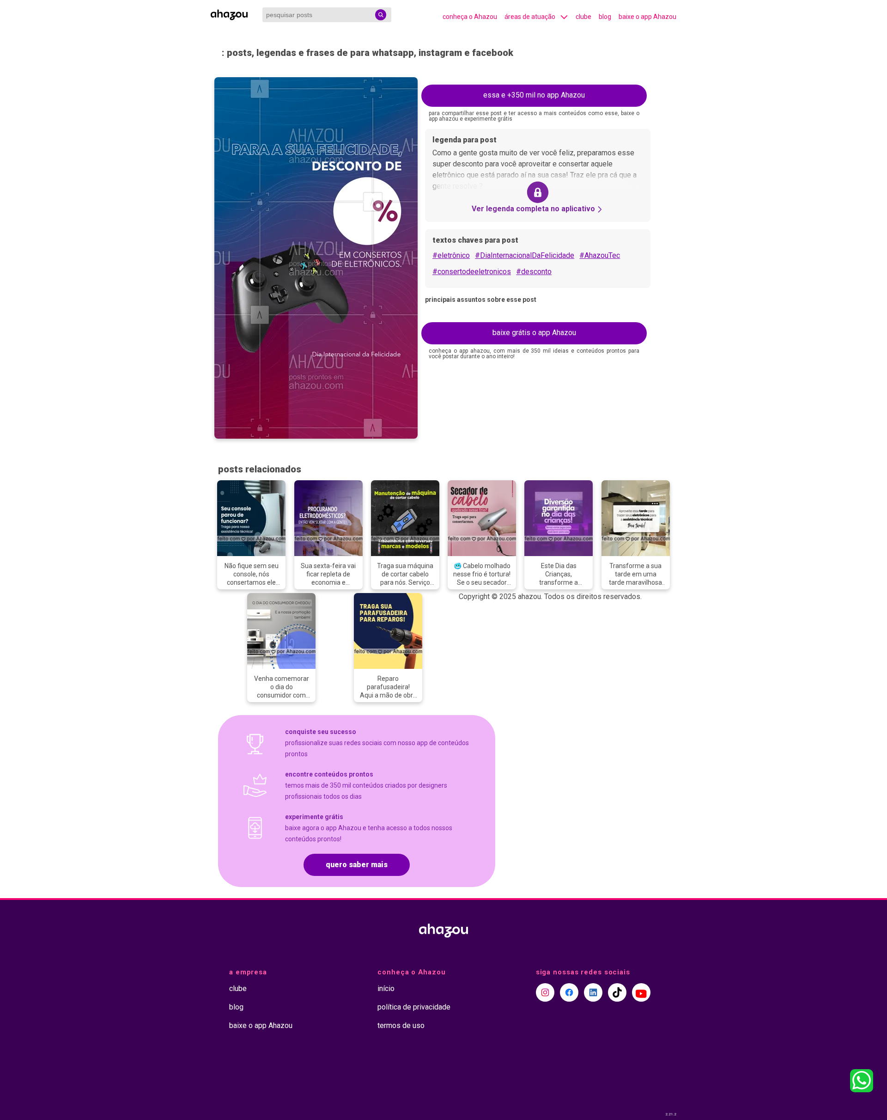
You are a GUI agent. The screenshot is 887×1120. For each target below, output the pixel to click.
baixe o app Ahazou (647, 16)
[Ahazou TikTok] (617, 992)
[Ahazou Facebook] (569, 992)
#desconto (534, 271)
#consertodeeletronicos (471, 271)
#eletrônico (451, 255)
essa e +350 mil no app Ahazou (534, 95)
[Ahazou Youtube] (641, 992)
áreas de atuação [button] (529, 16)
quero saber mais (357, 864)
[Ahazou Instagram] (545, 992)
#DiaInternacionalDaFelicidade (524, 255)
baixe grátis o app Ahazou (534, 332)
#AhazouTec (599, 255)
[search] (380, 14)
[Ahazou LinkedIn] (593, 992)
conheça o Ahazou (470, 16)
